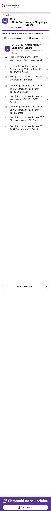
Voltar (8, 15)
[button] (29, 58)
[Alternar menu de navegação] (45, 5)
